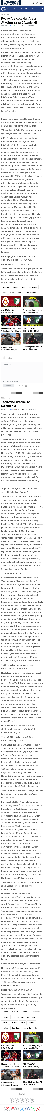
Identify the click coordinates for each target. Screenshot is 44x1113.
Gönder (8, 386)
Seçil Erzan (16, 1028)
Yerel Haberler (31, 293)
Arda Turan (15, 1012)
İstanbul (31, 1023)
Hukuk (23, 1023)
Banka (25, 1012)
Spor (4, 293)
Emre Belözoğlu (18, 1017)
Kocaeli (15, 287)
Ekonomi (6, 1017)
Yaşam (12, 293)
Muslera (5, 1028)
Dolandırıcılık (35, 1012)
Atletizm (6, 287)
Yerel (20, 293)
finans (5, 1023)
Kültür (23, 287)
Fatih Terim (31, 1017)
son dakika (33, 287)
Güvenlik (14, 1023)
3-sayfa (5, 1012)
